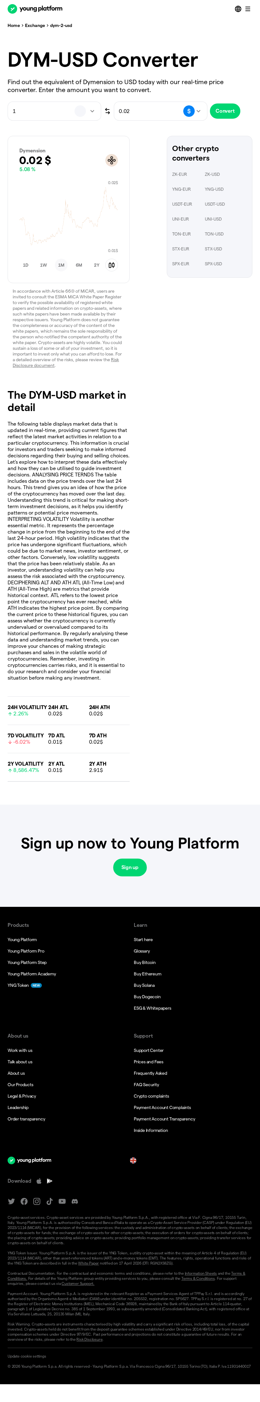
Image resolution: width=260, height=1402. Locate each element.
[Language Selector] (238, 9)
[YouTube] (62, 1202)
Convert (225, 111)
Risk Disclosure (89, 1339)
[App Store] (39, 1181)
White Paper (88, 1263)
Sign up (130, 867)
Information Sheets (201, 1273)
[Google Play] (50, 1181)
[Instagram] (37, 1202)
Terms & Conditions (198, 1278)
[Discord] (75, 1202)
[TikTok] (49, 1202)
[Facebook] (24, 1202)
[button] (25, 265)
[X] (11, 1202)
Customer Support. (78, 1283)
